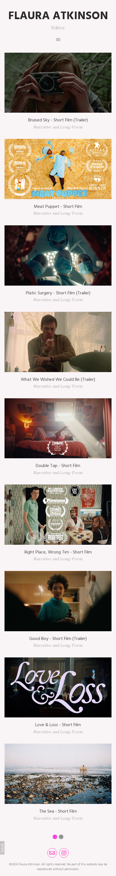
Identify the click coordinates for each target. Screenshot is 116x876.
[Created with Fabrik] (2, 848)
